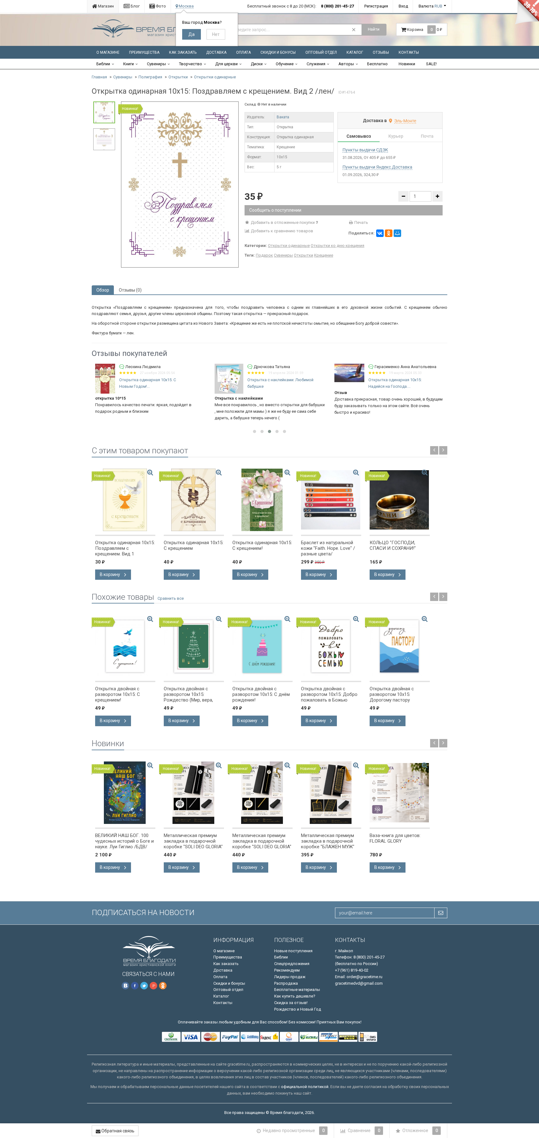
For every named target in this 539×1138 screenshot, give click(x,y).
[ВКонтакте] (380, 233)
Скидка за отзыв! (291, 1002)
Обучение (285, 64)
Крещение (323, 255)
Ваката (283, 117)
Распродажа (286, 983)
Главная (99, 77)
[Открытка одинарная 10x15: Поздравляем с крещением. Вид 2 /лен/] (180, 184)
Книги (128, 64)
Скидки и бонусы (278, 52)
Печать (360, 222)
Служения (316, 64)
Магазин (105, 6)
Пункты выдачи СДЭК (365, 149)
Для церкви (226, 64)
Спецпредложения (291, 963)
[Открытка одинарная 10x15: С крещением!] (262, 500)
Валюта (430, 6)
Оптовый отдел (321, 52)
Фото (160, 6)
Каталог (355, 52)
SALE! (431, 64)
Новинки (407, 64)
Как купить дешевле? (294, 996)
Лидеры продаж (289, 976)
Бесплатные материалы (297, 989)
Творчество (190, 64)
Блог (135, 6)
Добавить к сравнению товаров (281, 231)
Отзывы (381, 52)
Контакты (409, 52)
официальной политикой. (305, 1086)
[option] (180, 184)
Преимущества (144, 52)
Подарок (264, 255)
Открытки (178, 77)
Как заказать (183, 52)
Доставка (216, 52)
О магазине (107, 52)
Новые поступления (293, 950)
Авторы (346, 64)
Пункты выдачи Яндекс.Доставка (377, 167)
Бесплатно (377, 64)
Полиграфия (150, 77)
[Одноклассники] (388, 233)
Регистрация (376, 6)
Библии (103, 64)
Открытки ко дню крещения (337, 245)
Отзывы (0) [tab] (130, 290)
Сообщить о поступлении (275, 210)
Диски (257, 64)
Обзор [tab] (102, 290)
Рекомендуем (287, 970)
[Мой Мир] (397, 233)
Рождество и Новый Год (297, 1009)
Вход (403, 6)
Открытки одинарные (215, 77)
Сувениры (156, 64)
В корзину (110, 574)
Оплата (243, 52)
